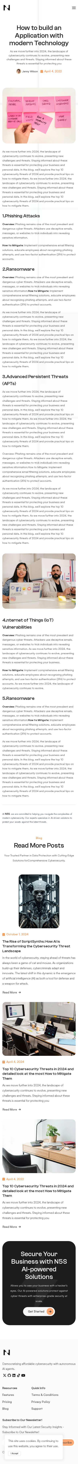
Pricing (7, 1402)
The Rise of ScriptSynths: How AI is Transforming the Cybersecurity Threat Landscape (36, 946)
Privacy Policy (40, 1402)
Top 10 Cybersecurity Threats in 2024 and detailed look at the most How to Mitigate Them (38, 1074)
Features (8, 1395)
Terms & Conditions (44, 1395)
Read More (9, 993)
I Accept (14, 1453)
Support (37, 1408)
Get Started (36, 1311)
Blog (5, 1408)
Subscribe (65, 1442)
